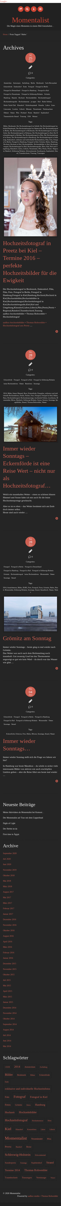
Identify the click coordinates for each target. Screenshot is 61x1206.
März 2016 (7, 947)
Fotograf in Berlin (42, 87)
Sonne (39, 400)
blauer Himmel (18, 393)
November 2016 (9, 925)
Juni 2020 (7, 864)
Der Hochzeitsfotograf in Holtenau (20, 133)
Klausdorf (20, 105)
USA (29, 116)
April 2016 (7, 942)
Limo (53, 105)
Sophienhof (45, 113)
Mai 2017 (7, 897)
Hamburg (7, 98)
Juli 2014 (7, 1035)
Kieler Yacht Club (10, 105)
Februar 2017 (8, 908)
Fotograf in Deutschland (12, 90)
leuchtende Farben (41, 398)
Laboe (47, 105)
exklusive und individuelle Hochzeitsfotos (30, 140)
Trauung (23, 116)
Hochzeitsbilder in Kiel (42, 144)
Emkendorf (18, 87)
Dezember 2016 (9, 919)
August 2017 (8, 892)
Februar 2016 (8, 953)
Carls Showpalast (51, 83)
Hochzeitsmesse (24, 101)
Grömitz (47, 94)
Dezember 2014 (9, 1008)
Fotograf (31, 87)
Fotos (41, 587)
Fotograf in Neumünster (12, 94)
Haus (5, 398)
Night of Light (9, 823)
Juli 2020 (7, 859)
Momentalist (30, 20)
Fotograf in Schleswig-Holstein (32, 94)
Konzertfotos (31, 1129)
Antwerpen (17, 83)
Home (5, 34)
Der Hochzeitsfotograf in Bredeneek (22, 130)
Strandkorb (44, 590)
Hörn (43, 146)
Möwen (34, 734)
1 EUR (7, 1067)
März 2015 (7, 997)
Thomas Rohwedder (34, 402)
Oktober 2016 (9, 930)
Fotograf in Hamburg (29, 90)
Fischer (27, 395)
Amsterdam (8, 83)
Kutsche (41, 105)
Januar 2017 (8, 914)
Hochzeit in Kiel (15, 144)
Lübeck (22, 109)
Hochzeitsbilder (31, 98)
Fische (22, 395)
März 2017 (7, 903)
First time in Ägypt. (11, 834)
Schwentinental (31, 151)
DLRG (25, 587)
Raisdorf (36, 113)
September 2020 (10, 853)
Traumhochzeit (24, 153)
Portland (24, 113)
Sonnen (45, 400)
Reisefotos (28, 384)
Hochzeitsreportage (27, 398)
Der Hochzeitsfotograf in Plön (33, 135)
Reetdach (19, 400)
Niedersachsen (48, 109)
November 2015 (9, 969)
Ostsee (12, 113)
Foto (51, 140)
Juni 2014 (7, 1041)
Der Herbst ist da (10, 829)
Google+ (3, 1)
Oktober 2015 (9, 975)
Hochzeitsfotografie (10, 101)
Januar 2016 (8, 958)
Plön (17, 113)
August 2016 (8, 936)
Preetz (30, 113)
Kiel (39, 101)
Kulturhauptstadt (31, 105)
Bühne (32, 1075)
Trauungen (41, 153)
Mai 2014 (7, 1046)
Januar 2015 (8, 1002)
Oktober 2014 (9, 1019)
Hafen (48, 142)
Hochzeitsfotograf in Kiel (18, 146)
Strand (24, 402)
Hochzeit (22, 98)
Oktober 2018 (9, 875)
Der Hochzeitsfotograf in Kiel (42, 133)
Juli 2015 (7, 980)
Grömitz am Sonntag (27, 638)
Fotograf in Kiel (43, 90)
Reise (28, 1147)
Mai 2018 (7, 881)
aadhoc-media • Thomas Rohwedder (43, 1196)
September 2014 (10, 1024)
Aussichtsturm (12, 587)
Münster (29, 109)
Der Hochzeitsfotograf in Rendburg (24, 137)
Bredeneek (40, 83)
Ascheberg (25, 83)
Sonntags (37, 384)
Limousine (7, 109)
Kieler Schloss (47, 101)
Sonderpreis (41, 151)
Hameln (14, 98)
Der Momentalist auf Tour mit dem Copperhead (23, 818)
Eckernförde (8, 87)
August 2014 (8, 1030)
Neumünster (37, 109)
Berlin (33, 83)
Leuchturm (52, 398)
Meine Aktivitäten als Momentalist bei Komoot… (23, 812)
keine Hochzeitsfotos (11, 384)
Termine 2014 (12, 1170)
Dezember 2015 (9, 964)
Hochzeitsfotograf (44, 98)
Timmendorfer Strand (11, 116)
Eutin (25, 87)
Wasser (44, 402)
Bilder (5, 126)
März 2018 (7, 886)
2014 (5, 393)
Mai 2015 (7, 986)
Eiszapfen (40, 393)
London (15, 109)
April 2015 (7, 991)
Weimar (34, 116)
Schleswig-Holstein (18, 151)
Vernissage (41, 1177)
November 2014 (9, 1013)
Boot (25, 393)
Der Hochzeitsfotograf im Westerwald (29, 128)
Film (47, 140)
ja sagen (33, 101)
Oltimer (6, 113)
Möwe (13, 400)
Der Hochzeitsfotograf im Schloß (28, 126)
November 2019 (9, 870)
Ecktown (19, 734)
